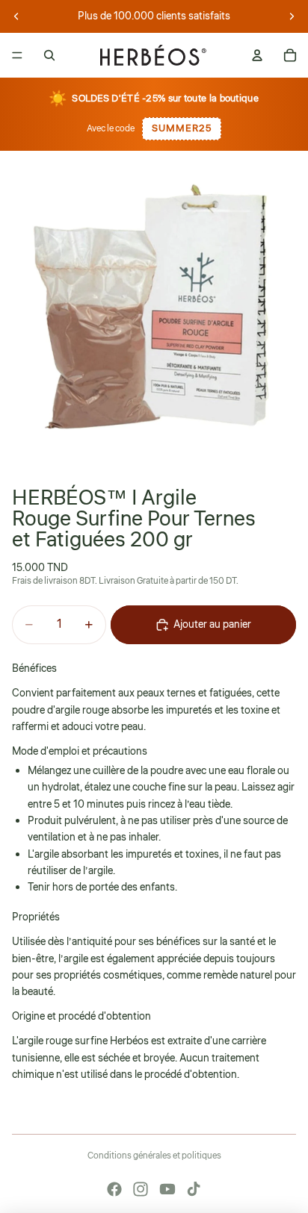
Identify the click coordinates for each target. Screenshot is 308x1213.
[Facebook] (114, 1189)
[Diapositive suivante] (291, 16)
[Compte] (257, 55)
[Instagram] (141, 1189)
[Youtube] (167, 1189)
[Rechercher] (49, 55)
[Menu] (17, 55)
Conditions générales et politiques (154, 1156)
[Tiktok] (194, 1189)
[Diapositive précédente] (16, 16)
